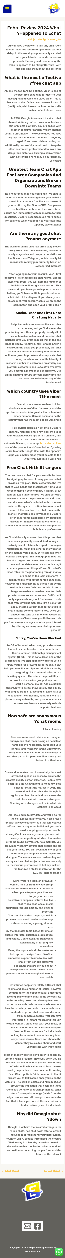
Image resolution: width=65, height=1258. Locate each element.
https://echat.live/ (50, 443)
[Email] (27, 1226)
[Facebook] (37, 1226)
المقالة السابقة (53, 1170)
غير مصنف (54, 39)
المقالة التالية (10, 1170)
